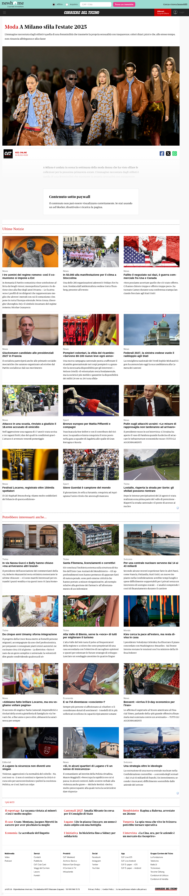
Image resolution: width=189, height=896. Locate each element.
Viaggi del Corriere (41, 868)
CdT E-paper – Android (131, 868)
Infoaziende (68, 872)
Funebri (37, 875)
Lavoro (37, 872)
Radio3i (153, 864)
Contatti (37, 857)
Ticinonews (155, 868)
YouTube (96, 868)
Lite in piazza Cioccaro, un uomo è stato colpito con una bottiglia (90, 823)
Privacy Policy (94, 889)
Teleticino (154, 861)
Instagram (96, 861)
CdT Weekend (69, 857)
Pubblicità (38, 861)
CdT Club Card (40, 864)
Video (7, 857)
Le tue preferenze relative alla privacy (131, 889)
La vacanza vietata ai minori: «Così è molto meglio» (31, 812)
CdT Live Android (128, 861)
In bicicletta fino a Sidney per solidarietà (90, 834)
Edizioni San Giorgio (71, 864)
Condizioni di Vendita (159, 879)
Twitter (95, 864)
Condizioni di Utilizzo (159, 875)
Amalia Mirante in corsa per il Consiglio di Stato (89, 812)
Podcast (8, 861)
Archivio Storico (70, 861)
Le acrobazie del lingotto (27, 833)
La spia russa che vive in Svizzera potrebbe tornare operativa (149, 823)
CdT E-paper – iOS (129, 864)
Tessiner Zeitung (157, 872)
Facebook (96, 857)
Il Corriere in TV (69, 868)
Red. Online (21, 152)
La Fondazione (156, 857)
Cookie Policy (108, 889)
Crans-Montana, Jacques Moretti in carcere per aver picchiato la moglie (31, 823)
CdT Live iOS (126, 857)
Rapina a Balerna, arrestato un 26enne (149, 812)
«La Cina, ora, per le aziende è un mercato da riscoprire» (149, 834)
